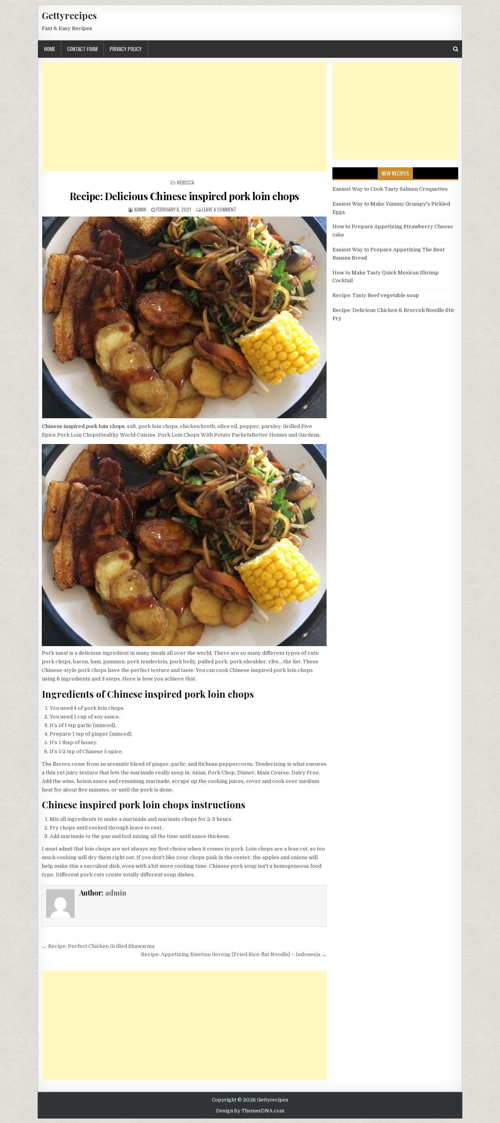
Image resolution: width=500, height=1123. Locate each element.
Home (49, 49)
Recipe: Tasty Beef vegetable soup (375, 295)
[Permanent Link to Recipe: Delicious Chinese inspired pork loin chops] (184, 317)
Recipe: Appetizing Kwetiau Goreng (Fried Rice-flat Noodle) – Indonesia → (234, 954)
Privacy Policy (126, 49)
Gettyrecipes (69, 15)
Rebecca (185, 182)
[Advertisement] (184, 116)
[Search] (455, 49)
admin (140, 209)
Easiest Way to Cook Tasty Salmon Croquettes (390, 189)
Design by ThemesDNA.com (250, 1111)
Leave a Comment (219, 209)
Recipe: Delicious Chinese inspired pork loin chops (184, 196)
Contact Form (82, 49)
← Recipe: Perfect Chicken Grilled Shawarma (98, 946)
